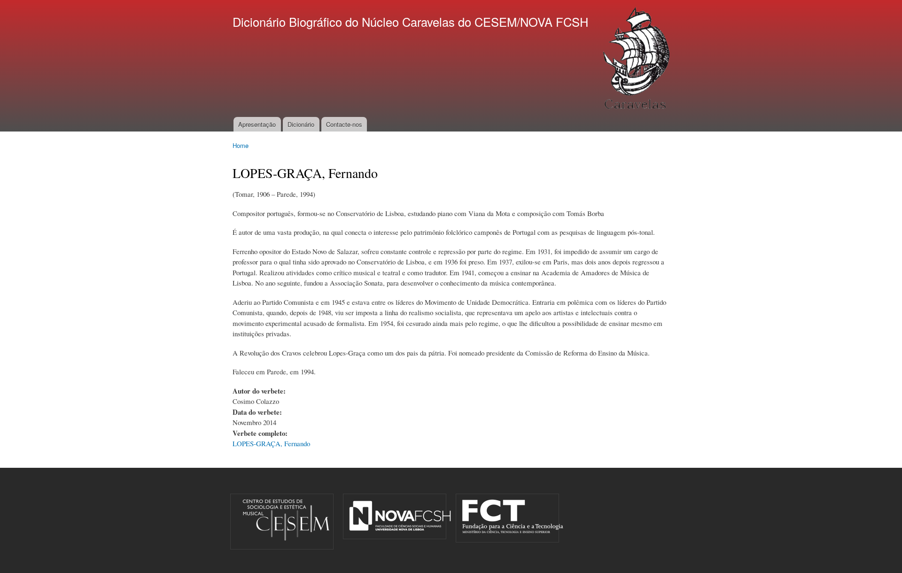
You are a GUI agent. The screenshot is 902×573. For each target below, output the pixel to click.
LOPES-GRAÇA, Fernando (271, 443)
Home (241, 145)
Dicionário (301, 124)
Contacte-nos (344, 124)
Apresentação (257, 124)
